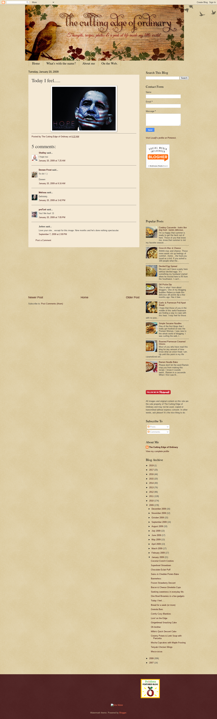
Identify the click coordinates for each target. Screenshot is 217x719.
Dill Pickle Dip (165, 284)
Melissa (42, 192)
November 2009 (159, 513)
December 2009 (159, 509)
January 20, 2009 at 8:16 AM (52, 183)
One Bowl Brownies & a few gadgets (167, 596)
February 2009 (158, 553)
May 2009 (156, 539)
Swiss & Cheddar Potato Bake (165, 574)
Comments (154, 432)
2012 (151, 492)
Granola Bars (157, 609)
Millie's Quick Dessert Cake (163, 631)
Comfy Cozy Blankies (161, 614)
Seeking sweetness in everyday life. (167, 592)
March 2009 (157, 548)
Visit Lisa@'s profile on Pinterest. (161, 138)
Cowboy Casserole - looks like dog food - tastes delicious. (173, 228)
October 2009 (158, 517)
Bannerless (156, 578)
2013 (151, 487)
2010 (151, 501)
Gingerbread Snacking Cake (164, 622)
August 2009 (158, 526)
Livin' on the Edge (159, 618)
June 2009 (157, 535)
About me (88, 63)
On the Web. (110, 63)
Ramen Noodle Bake (168, 362)
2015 (151, 479)
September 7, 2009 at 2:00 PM (53, 234)
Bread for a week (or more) (163, 605)
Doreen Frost (45, 170)
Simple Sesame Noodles (170, 323)
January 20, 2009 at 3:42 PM (52, 200)
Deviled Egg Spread (168, 266)
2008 (151, 658)
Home (36, 63)
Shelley (42, 153)
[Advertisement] (84, 271)
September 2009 (159, 522)
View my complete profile (157, 451)
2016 (151, 474)
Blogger (122, 713)
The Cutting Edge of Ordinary (163, 447)
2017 (151, 470)
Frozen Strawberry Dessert (163, 583)
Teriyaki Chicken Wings (162, 647)
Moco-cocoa (156, 651)
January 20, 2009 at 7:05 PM (52, 217)
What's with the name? (61, 63)
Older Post (132, 297)
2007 (151, 662)
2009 (151, 505)
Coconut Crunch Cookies (162, 561)
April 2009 (156, 544)
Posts (152, 427)
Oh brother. (156, 627)
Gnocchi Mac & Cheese (170, 248)
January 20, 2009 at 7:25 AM (52, 160)
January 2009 (158, 557)
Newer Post (35, 297)
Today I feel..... (158, 600)
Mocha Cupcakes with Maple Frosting (168, 642)
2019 (151, 465)
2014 (151, 483)
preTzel (42, 209)
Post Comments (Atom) (52, 303)
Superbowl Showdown (161, 565)
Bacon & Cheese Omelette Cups (166, 587)
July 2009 (156, 531)
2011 (151, 496)
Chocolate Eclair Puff (160, 569)
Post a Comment (43, 240)
